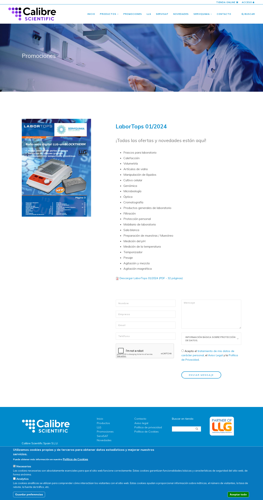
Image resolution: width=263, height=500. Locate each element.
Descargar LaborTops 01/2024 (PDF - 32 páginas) (151, 278)
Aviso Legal (215, 355)
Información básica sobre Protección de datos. (210, 339)
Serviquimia (201, 14)
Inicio (91, 14)
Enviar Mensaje (201, 375)
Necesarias (23, 466)
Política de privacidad (148, 427)
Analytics (22, 479)
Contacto (224, 14)
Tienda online (226, 2)
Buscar (249, 14)
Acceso (247, 2)
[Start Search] (197, 429)
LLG (149, 14)
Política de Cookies (146, 431)
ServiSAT (162, 14)
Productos (108, 14)
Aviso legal (141, 423)
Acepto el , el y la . (209, 355)
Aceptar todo (238, 494)
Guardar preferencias (29, 494)
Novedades (181, 14)
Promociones (132, 14)
